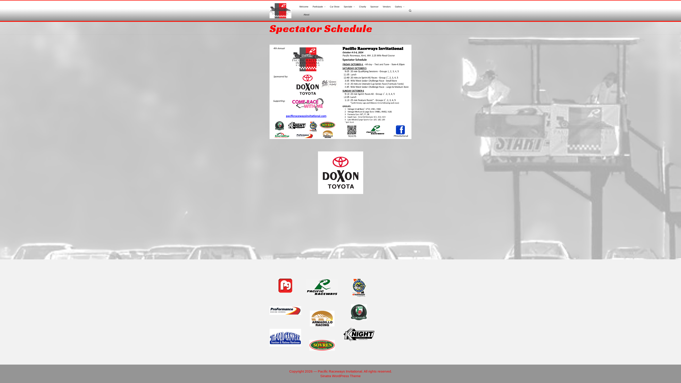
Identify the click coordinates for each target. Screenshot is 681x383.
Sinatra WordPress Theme (340, 376)
